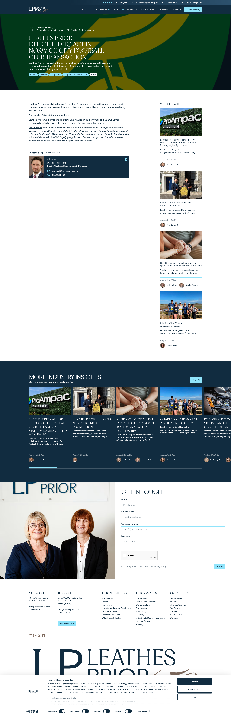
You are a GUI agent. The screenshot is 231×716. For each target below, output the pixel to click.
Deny (194, 697)
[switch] (85, 711)
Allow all (194, 681)
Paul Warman (92, 119)
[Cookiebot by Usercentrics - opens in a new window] (31, 711)
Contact (177, 9)
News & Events (44, 27)
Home (31, 27)
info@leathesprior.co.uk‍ (39, 606)
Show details (141, 711)
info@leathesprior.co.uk (69, 609)
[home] (38, 9)
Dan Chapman (112, 119)
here (66, 115)
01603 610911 (35, 609)
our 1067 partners (63, 684)
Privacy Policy (160, 566)
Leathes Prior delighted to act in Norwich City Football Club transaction (61, 30)
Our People (132, 9)
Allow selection (194, 689)
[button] (86, 9)
